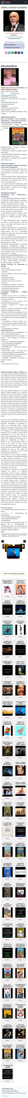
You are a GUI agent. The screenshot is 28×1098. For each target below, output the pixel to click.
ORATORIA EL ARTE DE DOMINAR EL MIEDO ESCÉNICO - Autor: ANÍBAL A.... (20, 885)
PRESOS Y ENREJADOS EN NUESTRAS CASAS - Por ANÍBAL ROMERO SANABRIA (8, 784)
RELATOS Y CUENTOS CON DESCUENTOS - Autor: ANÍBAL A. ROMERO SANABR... (7, 885)
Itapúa (13, 36)
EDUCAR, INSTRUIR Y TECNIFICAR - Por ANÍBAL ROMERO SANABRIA (7, 582)
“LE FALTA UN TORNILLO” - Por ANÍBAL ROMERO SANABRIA (20, 743)
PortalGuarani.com (11, 1093)
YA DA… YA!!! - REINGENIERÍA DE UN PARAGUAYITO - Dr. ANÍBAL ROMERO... (7, 986)
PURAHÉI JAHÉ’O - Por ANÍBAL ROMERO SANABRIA (8, 683)
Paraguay (18, 36)
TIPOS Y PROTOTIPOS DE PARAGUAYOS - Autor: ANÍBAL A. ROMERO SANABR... (7, 905)
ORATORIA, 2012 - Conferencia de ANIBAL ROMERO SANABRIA (7, 945)
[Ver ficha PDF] (5, 53)
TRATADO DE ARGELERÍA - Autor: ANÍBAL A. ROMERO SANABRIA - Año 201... (20, 844)
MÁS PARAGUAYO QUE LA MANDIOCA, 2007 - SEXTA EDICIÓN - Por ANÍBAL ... (7, 1046)
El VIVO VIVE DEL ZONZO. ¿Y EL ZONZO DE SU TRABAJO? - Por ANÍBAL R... (7, 804)
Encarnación (9, 36)
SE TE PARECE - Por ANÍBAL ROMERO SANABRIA (7, 743)
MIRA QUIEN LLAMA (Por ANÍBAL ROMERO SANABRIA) (20, 1006)
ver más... (7, 596)
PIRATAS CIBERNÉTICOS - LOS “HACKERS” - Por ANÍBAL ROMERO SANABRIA (8, 763)
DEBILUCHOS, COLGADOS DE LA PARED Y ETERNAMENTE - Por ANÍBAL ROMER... (20, 622)
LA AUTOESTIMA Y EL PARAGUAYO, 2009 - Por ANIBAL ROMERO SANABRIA (21, 1046)
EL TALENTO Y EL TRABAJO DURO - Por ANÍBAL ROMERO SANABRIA (8, 622)
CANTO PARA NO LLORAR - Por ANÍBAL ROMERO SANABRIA (20, 582)
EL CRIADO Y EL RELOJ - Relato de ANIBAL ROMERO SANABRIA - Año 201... (20, 905)
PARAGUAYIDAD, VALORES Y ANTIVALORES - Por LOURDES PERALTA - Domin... (20, 824)
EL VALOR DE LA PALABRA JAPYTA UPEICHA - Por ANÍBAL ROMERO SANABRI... (7, 824)
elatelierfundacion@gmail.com (8, 95)
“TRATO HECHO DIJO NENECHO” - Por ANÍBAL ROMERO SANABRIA (21, 804)
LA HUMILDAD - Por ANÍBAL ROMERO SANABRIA (7, 663)
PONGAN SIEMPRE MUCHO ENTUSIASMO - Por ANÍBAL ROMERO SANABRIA (20, 703)
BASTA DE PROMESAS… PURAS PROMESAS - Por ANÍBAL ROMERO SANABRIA (8, 602)
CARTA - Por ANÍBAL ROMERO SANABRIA (21, 763)
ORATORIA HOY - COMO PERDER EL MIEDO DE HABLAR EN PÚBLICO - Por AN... (7, 1006)
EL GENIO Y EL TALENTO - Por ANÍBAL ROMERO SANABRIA (20, 723)
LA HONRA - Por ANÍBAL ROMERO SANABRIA (7, 642)
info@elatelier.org (15, 93)
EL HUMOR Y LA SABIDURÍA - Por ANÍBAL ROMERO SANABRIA (20, 683)
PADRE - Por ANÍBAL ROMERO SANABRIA (21, 783)
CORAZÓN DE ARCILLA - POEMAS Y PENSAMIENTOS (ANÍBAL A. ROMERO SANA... (20, 1026)
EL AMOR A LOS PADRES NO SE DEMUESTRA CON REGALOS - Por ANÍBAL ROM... (7, 723)
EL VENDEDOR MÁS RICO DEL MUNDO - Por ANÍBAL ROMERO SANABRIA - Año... (21, 986)
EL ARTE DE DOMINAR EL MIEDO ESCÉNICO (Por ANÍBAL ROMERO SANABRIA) (7, 1026)
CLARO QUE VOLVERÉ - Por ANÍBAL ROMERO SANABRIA (20, 642)
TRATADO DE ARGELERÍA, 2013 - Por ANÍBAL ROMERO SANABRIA (21, 925)
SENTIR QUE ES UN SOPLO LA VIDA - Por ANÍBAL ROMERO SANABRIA (7, 703)
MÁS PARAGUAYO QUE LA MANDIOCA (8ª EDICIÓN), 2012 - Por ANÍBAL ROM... (20, 945)
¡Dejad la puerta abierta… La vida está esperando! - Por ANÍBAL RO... (20, 663)
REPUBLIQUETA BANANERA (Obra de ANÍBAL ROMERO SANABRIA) (7, 965)
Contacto (24, 1093)
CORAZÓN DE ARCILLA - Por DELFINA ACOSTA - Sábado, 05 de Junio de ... (21, 864)
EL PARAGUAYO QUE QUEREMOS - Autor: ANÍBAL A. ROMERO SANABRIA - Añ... (8, 864)
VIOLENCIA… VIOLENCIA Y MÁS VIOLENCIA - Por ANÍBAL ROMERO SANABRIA (20, 602)
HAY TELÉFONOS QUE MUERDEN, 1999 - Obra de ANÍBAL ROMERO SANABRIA (20, 965)
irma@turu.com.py (11, 182)
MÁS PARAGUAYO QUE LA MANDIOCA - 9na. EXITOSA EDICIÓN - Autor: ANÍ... (7, 844)
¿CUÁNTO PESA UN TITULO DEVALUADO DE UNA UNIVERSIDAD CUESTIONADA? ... (7, 925)
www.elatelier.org (13, 97)
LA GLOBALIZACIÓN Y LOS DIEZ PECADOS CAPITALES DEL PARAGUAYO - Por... (8, 1066)
